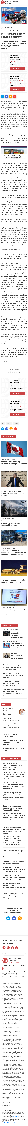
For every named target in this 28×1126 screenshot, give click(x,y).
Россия (16, 424)
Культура (5, 943)
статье (24, 134)
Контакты (17, 965)
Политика (12, 940)
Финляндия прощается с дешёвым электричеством (17, 634)
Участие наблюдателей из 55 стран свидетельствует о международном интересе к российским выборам (13, 613)
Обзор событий (11, 27)
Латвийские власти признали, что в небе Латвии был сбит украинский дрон (14, 667)
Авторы (11, 965)
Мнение (4, 704)
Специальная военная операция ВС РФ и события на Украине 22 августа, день (14, 869)
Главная (4, 940)
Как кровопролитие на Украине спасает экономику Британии (13, 675)
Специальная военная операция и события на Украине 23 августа (10, 523)
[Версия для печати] (18, 30)
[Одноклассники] (10, 96)
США (3, 424)
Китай (9, 424)
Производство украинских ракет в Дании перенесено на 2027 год (13, 896)
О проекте (5, 965)
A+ (11, 30)
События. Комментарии (10, 759)
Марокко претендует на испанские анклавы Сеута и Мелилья (12, 493)
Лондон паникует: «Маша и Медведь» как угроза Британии (13, 742)
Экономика (19, 940)
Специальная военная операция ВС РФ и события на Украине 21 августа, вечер (14, 877)
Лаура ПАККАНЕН (13, 629)
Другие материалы (8, 436)
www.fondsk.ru (16, 1116)
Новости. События (7, 28)
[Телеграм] (2, 96)
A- (14, 30)
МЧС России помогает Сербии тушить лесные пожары (13, 581)
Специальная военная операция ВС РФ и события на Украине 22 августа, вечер (13, 552)
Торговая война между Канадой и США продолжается (14, 463)
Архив (23, 965)
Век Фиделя (8, 714)
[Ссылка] (14, 96)
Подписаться (17, 68)
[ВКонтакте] (6, 96)
